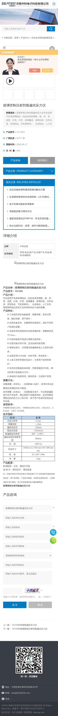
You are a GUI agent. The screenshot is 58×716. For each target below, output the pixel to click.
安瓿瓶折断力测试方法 (20, 211)
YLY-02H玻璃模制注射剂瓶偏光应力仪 (29, 629)
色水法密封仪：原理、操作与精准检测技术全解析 (30, 225)
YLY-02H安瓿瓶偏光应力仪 (24, 625)
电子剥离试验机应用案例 (21, 204)
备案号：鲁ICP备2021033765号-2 (28, 708)
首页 (16, 38)
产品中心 (25, 38)
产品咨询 (15, 160)
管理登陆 (27, 712)
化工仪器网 (17, 712)
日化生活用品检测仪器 (42, 38)
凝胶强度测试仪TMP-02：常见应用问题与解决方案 (30, 218)
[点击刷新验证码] (32, 590)
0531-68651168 (53, 532)
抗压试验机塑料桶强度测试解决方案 (27, 189)
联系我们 (42, 160)
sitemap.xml (38, 712)
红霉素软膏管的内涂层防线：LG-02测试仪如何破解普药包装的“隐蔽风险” (30, 197)
